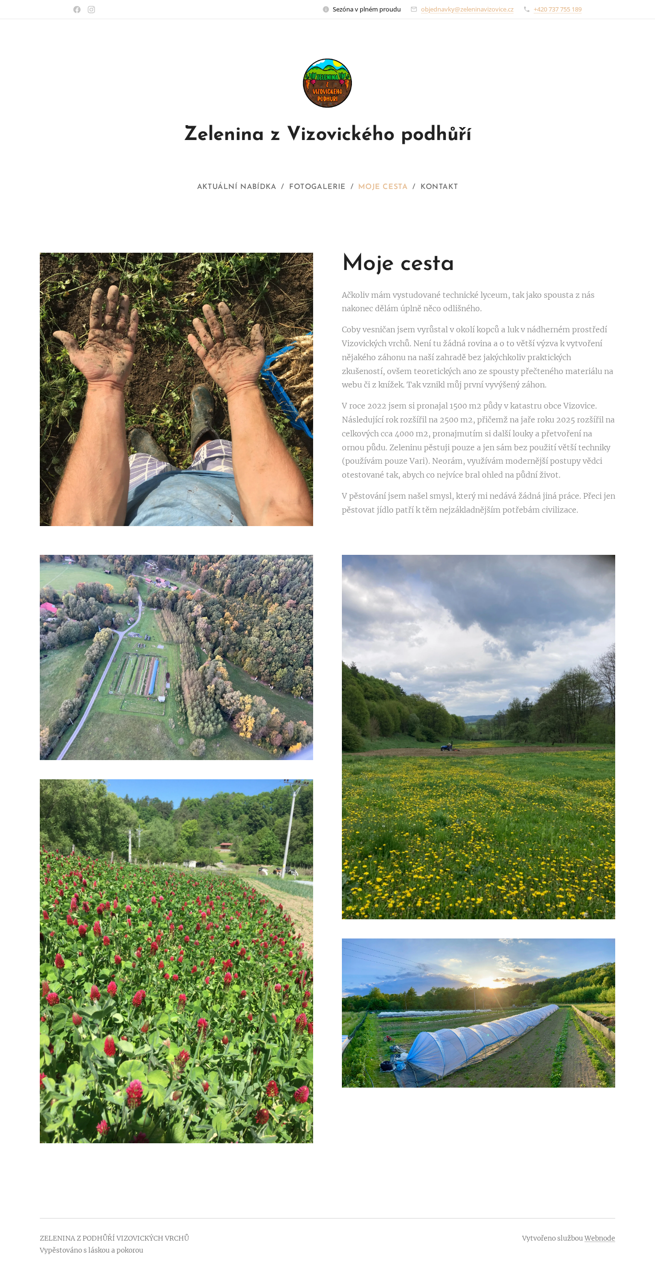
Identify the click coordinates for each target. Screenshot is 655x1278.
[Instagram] (91, 9)
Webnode (600, 1238)
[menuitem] (240, 187)
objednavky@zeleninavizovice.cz (467, 9)
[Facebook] (77, 9)
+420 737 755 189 (558, 9)
